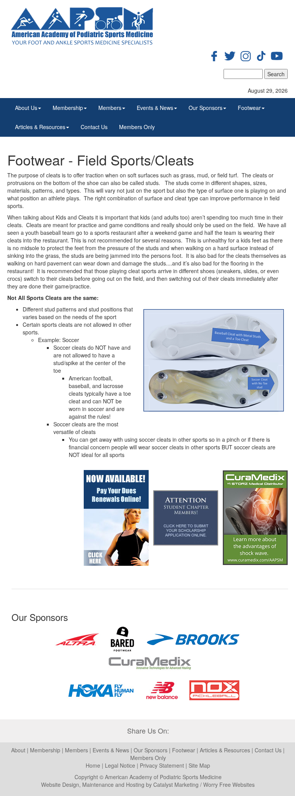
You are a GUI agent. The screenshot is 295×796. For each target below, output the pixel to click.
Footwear (183, 750)
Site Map (199, 765)
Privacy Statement (162, 765)
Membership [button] (68, 107)
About (18, 750)
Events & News (112, 750)
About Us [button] (26, 107)
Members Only (137, 127)
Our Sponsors (151, 750)
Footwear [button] (249, 107)
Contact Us (94, 127)
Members (76, 750)
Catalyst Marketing (176, 784)
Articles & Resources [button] (40, 127)
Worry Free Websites (229, 784)
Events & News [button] (155, 107)
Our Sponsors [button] (205, 107)
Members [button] (109, 107)
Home (93, 765)
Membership (45, 750)
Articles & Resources (225, 750)
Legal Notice (120, 765)
